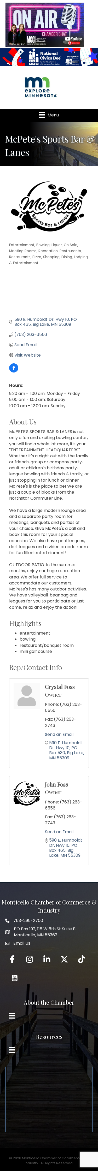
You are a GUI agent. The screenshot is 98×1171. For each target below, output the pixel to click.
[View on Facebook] (13, 371)
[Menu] (11, 1015)
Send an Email (59, 734)
